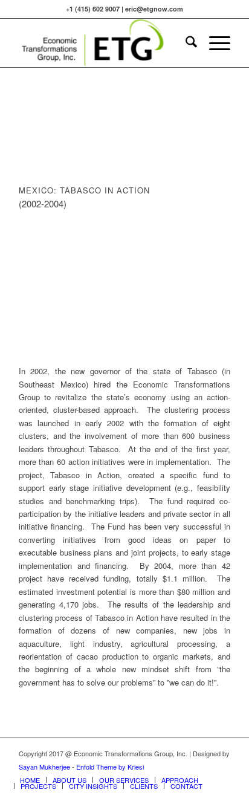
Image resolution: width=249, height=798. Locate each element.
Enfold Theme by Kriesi (110, 766)
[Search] (185, 43)
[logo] (103, 43)
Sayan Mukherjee (44, 766)
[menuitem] (185, 43)
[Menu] (213, 43)
